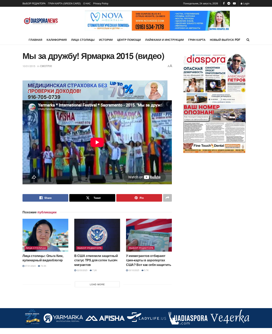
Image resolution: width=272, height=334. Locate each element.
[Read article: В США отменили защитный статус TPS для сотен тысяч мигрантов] (97, 235)
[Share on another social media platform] (167, 198)
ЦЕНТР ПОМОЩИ (129, 40)
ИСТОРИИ (106, 40)
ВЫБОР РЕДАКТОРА (34, 3)
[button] (91, 21)
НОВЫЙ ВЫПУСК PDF (225, 40)
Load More (97, 284)
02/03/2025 (81, 270)
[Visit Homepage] (41, 20)
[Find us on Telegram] (228, 3)
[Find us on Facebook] (224, 3)
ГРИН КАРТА (196, 40)
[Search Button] (248, 40)
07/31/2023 (30, 265)
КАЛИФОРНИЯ (57, 40)
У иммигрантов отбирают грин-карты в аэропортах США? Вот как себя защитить (148, 260)
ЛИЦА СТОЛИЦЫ (83, 40)
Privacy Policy (100, 3)
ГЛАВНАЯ (35, 40)
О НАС (87, 3)
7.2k (94, 270)
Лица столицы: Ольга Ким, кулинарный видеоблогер (43, 257)
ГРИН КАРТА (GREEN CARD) (64, 3)
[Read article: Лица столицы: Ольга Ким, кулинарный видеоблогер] (45, 235)
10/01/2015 (29, 66)
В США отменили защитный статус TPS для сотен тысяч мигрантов (96, 260)
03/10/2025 (133, 270)
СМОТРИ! (46, 66)
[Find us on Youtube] (234, 3)
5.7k (146, 270)
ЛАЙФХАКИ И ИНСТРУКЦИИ (164, 40)
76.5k (43, 265)
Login (246, 3)
